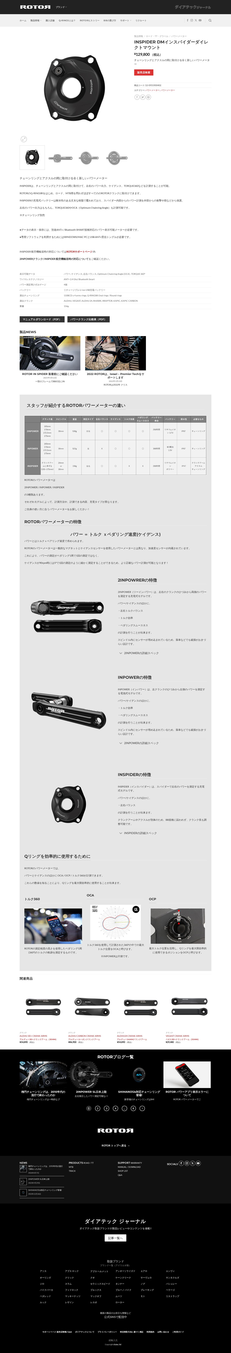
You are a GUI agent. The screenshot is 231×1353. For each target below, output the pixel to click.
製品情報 (34, 20)
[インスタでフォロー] (191, 20)
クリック (69, 1277)
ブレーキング (147, 1290)
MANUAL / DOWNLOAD (129, 1167)
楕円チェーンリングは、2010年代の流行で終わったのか (43, 1093)
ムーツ (119, 1296)
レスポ (93, 1302)
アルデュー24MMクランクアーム (132, 1039)
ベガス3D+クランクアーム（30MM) (182, 1039)
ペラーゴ (170, 1290)
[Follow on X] (196, 20)
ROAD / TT (89, 1163)
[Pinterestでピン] (148, 97)
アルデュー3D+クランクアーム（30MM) (38, 1039)
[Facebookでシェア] (137, 97)
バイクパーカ (46, 1290)
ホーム (23, 20)
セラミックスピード (100, 1284)
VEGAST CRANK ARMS (177, 1036)
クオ (92, 1277)
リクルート (141, 20)
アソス (43, 1271)
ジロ (42, 1284)
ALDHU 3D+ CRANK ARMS (33, 1036)
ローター (120, 1302)
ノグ (143, 1284)
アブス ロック (72, 1271)
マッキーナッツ (72, 1296)
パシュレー (171, 1284)
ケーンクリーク (123, 1277)
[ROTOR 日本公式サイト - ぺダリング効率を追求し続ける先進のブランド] (35, 7)
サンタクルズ (172, 1277)
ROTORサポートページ (79, 251)
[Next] (123, 88)
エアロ (144, 1271)
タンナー (120, 1284)
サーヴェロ (146, 1277)
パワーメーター (179, 36)
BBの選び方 (110, 20)
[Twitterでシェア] (142, 97)
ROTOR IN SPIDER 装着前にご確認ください (50, 374)
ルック (43, 1302)
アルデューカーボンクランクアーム (84, 1039)
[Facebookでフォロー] (187, 20)
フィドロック (71, 1290)
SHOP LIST (123, 1171)
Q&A (120, 1175)
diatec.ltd (117, 1344)
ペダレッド (45, 1296)
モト (143, 1296)
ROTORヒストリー (90, 20)
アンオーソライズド (125, 1271)
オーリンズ (45, 1277)
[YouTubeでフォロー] (200, 20)
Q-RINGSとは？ (67, 20)
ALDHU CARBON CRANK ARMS (84, 1036)
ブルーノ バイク (123, 1290)
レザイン (69, 1302)
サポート (124, 20)
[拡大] (24, 139)
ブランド (60, 7)
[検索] (210, 20)
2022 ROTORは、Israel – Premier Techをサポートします (115, 375)
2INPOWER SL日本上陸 (91, 1091)
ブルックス (95, 1290)
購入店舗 (50, 20)
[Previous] (26, 88)
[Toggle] (121, 653)
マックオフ (95, 1296)
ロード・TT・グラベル (157, 36)
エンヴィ (170, 1271)
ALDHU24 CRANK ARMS (129, 1036)
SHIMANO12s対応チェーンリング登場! (139, 1093)
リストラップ (172, 1296)
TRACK (72, 1171)
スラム (68, 1284)
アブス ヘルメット (99, 1271)
